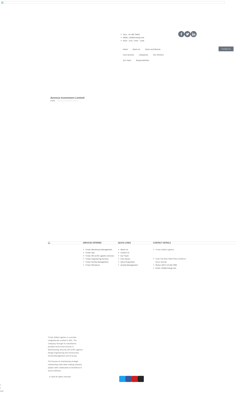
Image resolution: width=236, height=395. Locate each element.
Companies (143, 55)
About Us (136, 49)
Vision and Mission (153, 49)
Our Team (127, 60)
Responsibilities (142, 60)
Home (125, 49)
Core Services (128, 55)
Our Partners (158, 55)
